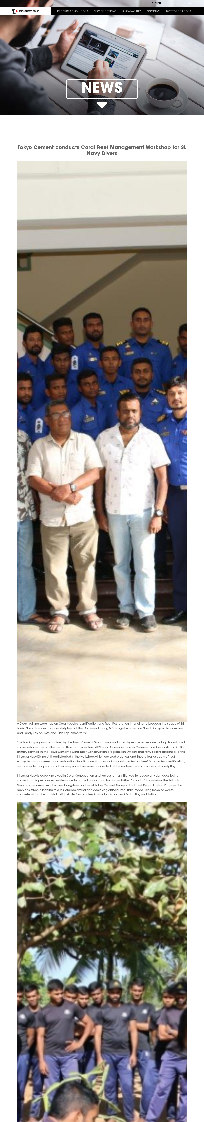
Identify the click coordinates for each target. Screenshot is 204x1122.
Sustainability (131, 11)
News (102, 89)
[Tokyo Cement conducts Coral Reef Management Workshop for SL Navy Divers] (102, 441)
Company (153, 11)
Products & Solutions (72, 11)
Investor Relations (178, 11)
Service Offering (105, 11)
